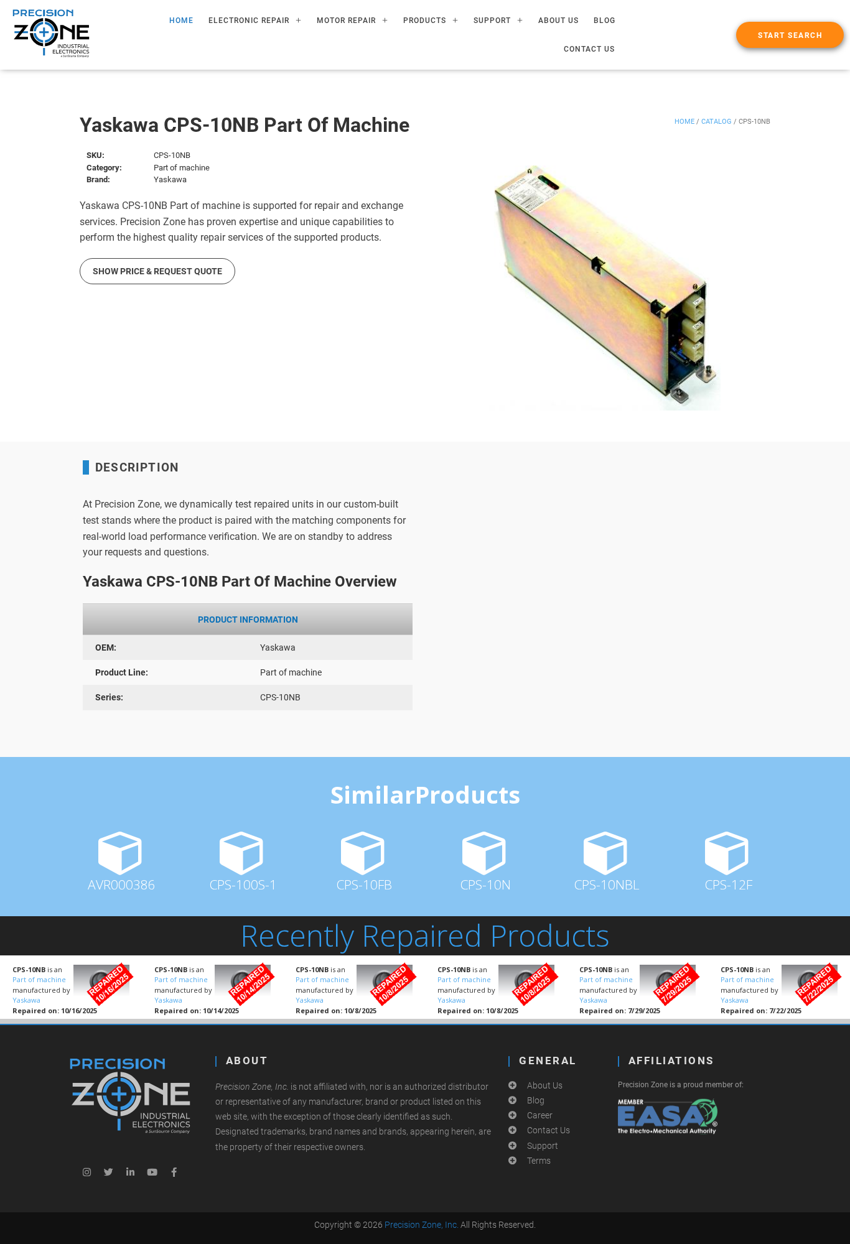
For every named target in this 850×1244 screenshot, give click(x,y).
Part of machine (39, 979)
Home (684, 122)
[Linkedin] (130, 1172)
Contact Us (589, 49)
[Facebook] (173, 1172)
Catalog (716, 122)
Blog (604, 20)
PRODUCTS (424, 20)
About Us (558, 20)
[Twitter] (108, 1172)
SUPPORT (492, 20)
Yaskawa (26, 1000)
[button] (790, 35)
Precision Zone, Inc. (422, 1225)
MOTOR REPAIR (346, 20)
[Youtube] (151, 1172)
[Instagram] (86, 1172)
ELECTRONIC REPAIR (248, 20)
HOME (181, 20)
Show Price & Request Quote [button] (157, 271)
